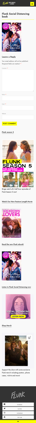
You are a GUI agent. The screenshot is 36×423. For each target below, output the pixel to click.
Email (4, 104)
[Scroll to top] (18, 421)
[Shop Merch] (18, 350)
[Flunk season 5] (18, 163)
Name (4, 94)
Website (4, 114)
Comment (5, 68)
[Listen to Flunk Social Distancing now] (18, 306)
